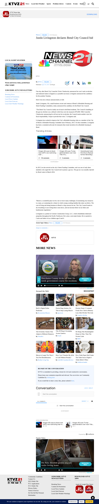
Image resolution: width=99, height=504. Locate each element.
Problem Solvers (58, 4)
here (73, 381)
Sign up (91, 388)
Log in (86, 388)
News (27, 4)
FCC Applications (33, 483)
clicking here (51, 377)
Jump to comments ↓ (42, 228)
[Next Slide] (92, 148)
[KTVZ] (17, 4)
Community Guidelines (35, 477)
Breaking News (10, 94)
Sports (49, 4)
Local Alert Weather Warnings (14, 104)
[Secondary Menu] (7, 4)
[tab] (41, 401)
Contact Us (31, 479)
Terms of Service (33, 490)
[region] (65, 411)
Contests (68, 4)
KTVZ (39, 82)
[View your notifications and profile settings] (92, 401)
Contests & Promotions (12, 97)
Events (75, 4)
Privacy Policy (32, 488)
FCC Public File (33, 486)
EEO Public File (33, 481)
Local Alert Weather (38, 4)
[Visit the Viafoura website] (90, 434)
